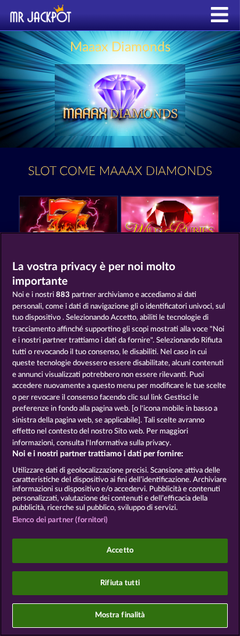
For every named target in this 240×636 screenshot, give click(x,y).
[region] (120, 434)
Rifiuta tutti (120, 583)
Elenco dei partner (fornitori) (60, 520)
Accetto (120, 550)
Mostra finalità (120, 615)
